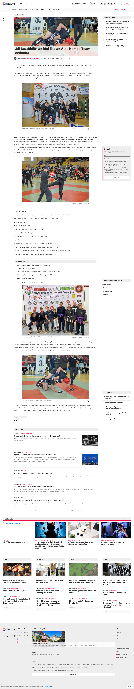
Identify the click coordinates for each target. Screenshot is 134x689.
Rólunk (119, 632)
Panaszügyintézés (122, 654)
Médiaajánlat (120, 642)
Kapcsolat (119, 635)
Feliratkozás (117, 177)
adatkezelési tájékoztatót (111, 174)
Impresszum (120, 638)
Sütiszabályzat (48, 686)
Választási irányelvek (122, 657)
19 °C (94, 3)
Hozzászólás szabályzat (123, 648)
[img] (9, 3)
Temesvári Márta (22, 58)
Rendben (130, 686)
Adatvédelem (120, 645)
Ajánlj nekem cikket (75, 511)
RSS (118, 651)
